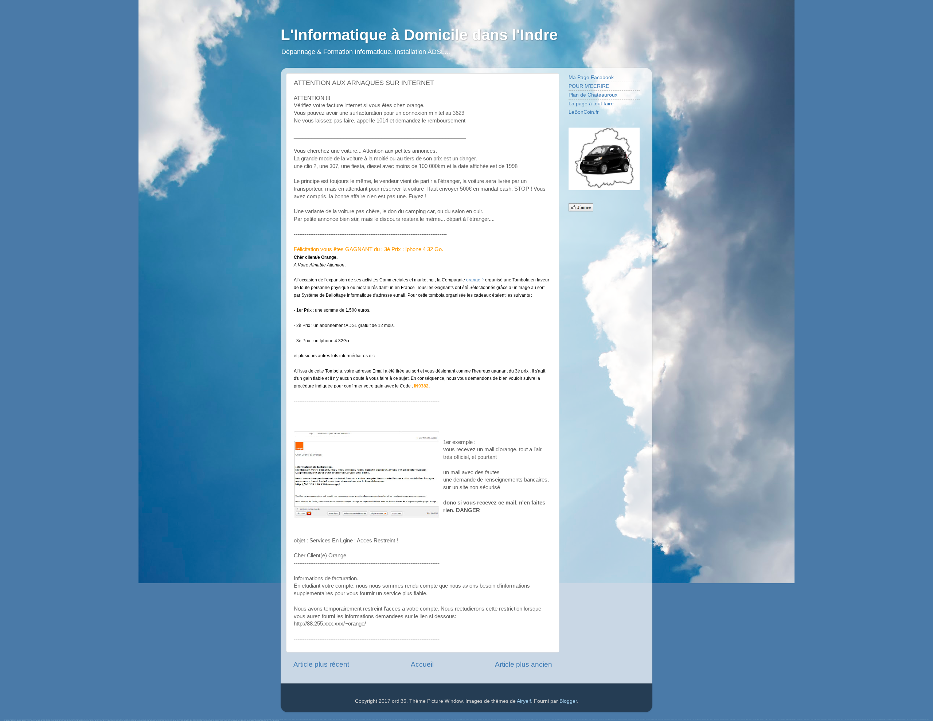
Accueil (422, 664)
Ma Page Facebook (591, 77)
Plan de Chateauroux (593, 95)
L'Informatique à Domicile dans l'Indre (419, 34)
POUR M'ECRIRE (589, 86)
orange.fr (475, 279)
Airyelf (524, 701)
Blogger (568, 701)
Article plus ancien (523, 664)
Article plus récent (321, 664)
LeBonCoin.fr (584, 112)
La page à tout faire (591, 103)
